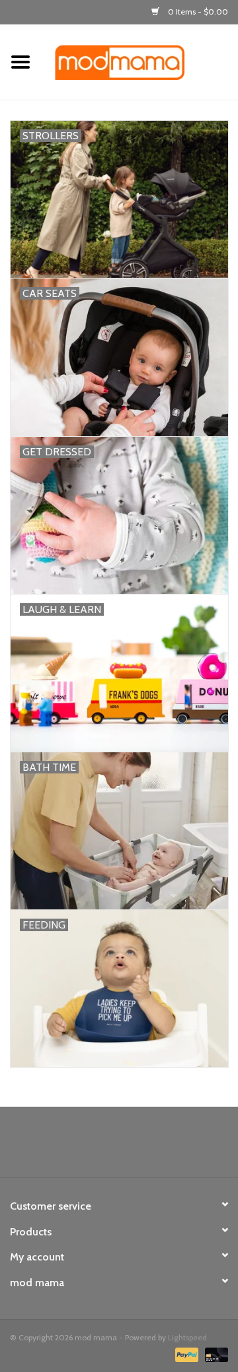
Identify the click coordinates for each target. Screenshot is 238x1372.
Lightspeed (187, 1337)
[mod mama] (139, 61)
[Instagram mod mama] (142, 1147)
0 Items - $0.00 (197, 11)
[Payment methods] (185, 1354)
